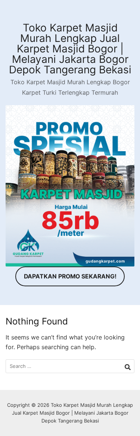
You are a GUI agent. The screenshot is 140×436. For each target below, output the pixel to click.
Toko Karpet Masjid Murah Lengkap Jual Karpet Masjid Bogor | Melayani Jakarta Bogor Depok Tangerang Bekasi (70, 48)
